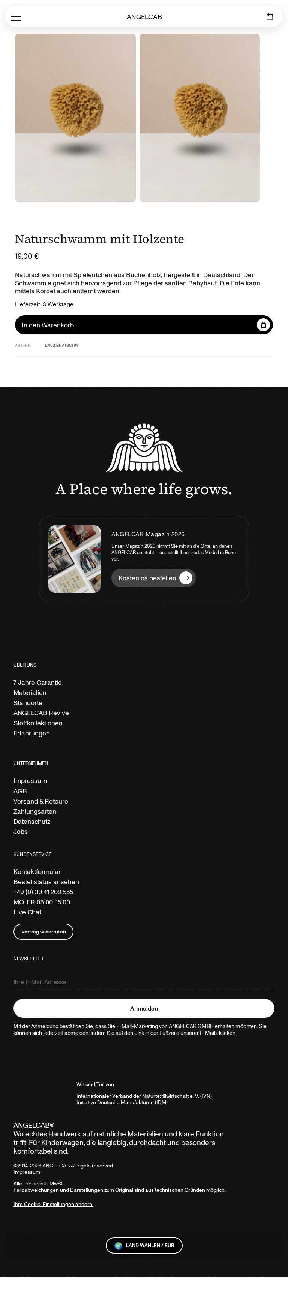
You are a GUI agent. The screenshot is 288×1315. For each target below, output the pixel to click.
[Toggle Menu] (15, 16)
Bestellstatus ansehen (46, 882)
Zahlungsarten (35, 811)
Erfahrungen (32, 733)
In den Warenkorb (48, 324)
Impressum (30, 780)
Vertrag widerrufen (43, 931)
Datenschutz (32, 821)
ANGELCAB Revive (41, 713)
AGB (20, 791)
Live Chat (27, 912)
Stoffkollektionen (38, 723)
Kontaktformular (37, 871)
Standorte (28, 703)
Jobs (21, 831)
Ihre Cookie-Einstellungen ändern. (53, 1204)
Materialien (30, 692)
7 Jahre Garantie (38, 682)
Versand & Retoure (41, 801)
